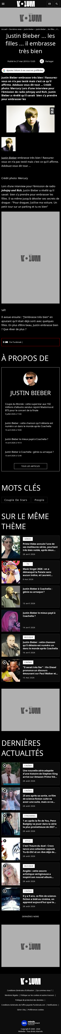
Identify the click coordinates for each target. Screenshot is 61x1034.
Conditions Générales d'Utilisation (20, 990)
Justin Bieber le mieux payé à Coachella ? (39, 614)
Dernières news (15, 29)
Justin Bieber (29, 29)
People (39, 500)
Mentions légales (11, 995)
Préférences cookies (36, 1009)
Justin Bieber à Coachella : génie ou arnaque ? (37, 590)
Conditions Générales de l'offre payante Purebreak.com (23, 1005)
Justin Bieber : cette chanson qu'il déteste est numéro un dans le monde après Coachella (40, 645)
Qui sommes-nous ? (44, 990)
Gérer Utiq (21, 1009)
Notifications (52, 1005)
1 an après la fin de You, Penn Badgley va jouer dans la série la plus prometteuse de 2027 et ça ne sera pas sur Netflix (40, 825)
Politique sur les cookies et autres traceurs (37, 995)
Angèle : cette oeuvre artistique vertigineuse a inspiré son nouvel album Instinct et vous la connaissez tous (39, 877)
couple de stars (15, 500)
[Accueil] (26, 4)
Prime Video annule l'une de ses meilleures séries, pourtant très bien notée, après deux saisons (40, 548)
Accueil (4, 29)
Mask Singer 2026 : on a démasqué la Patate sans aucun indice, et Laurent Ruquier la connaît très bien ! (39, 573)
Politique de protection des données (29, 1000)
